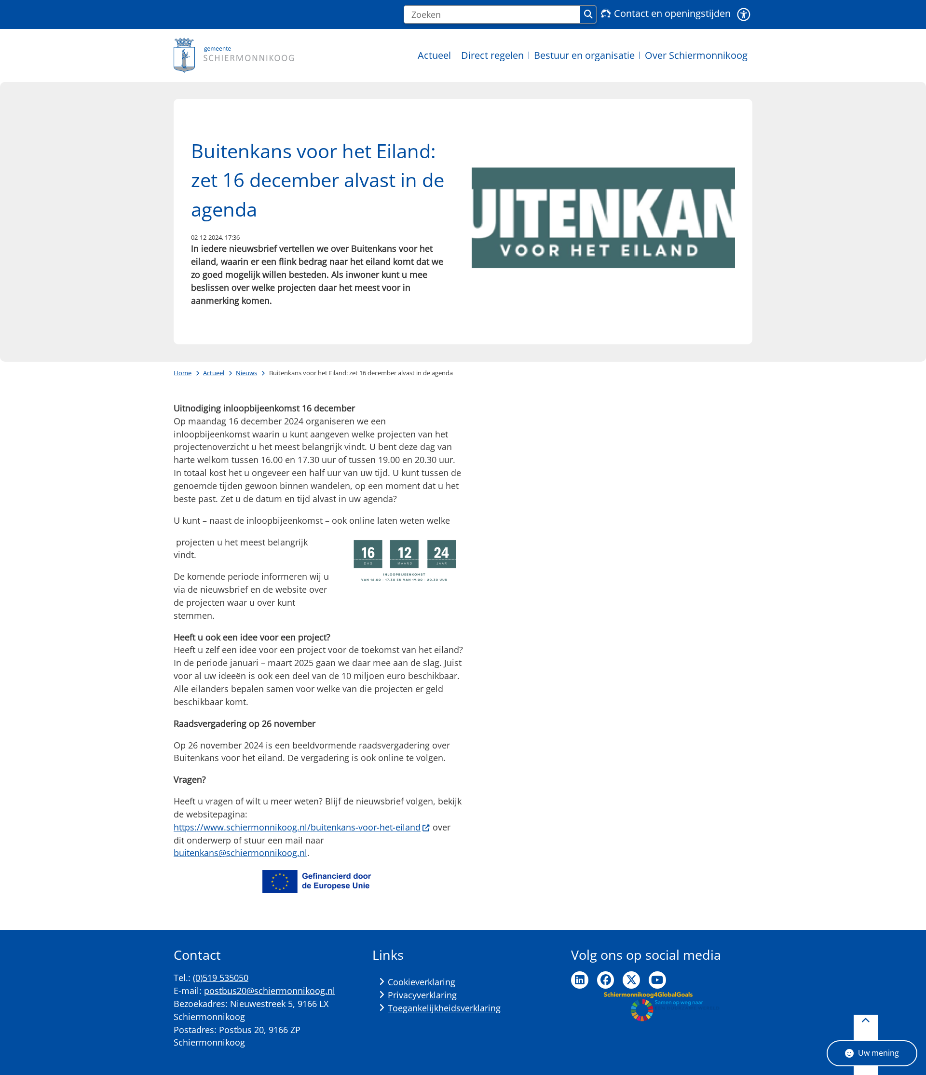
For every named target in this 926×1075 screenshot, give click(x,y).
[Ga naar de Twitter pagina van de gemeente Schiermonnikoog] (631, 980)
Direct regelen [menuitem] (492, 55)
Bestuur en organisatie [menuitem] (584, 55)
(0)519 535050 (220, 977)
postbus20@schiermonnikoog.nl (269, 990)
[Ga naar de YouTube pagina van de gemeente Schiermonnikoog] (657, 980)
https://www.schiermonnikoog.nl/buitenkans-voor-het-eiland (297, 827)
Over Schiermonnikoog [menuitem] (696, 55)
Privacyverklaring (422, 995)
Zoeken (588, 14)
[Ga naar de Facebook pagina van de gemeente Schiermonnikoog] (605, 980)
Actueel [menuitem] (434, 55)
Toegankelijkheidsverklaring (444, 1008)
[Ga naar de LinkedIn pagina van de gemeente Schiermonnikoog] (579, 980)
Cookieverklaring (421, 982)
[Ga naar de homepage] (234, 55)
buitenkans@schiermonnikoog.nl (240, 852)
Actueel (213, 372)
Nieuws (246, 372)
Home (182, 372)
